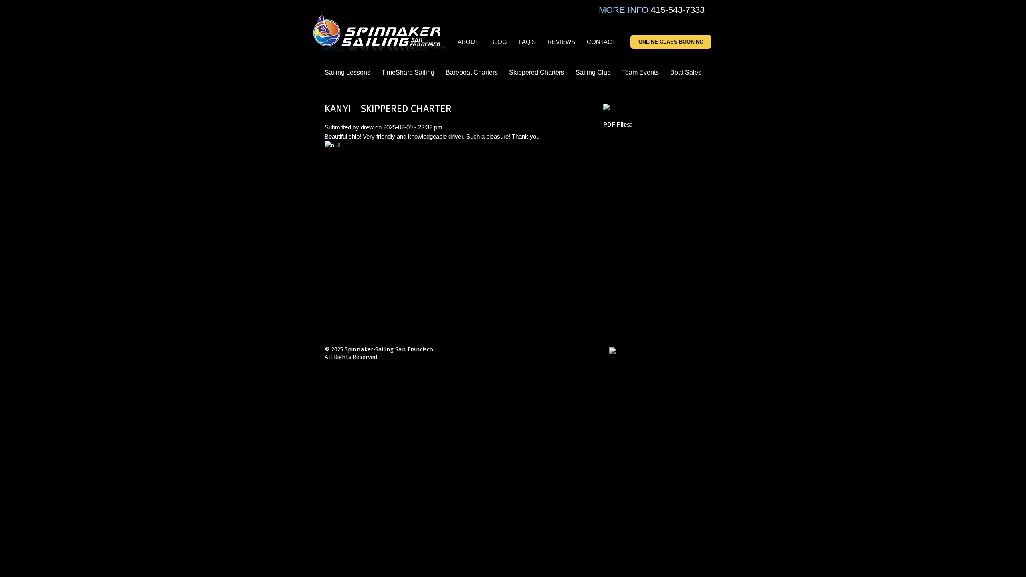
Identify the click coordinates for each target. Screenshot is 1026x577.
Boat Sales (685, 72)
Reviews (561, 41)
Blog (498, 41)
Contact (601, 41)
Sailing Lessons (347, 72)
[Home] (380, 34)
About (468, 41)
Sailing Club (593, 72)
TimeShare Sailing (408, 72)
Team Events (640, 72)
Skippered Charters (536, 72)
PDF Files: (617, 124)
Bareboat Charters (472, 72)
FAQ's (527, 41)
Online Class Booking (670, 42)
